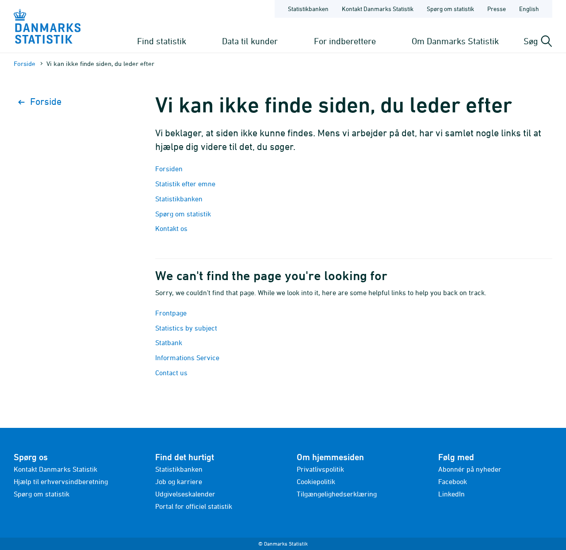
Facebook (452, 481)
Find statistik (161, 41)
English (529, 8)
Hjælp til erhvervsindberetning (61, 481)
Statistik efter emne (185, 184)
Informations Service (187, 358)
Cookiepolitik (316, 481)
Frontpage (171, 313)
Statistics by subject (186, 328)
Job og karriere (178, 481)
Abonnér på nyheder (469, 469)
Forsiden (169, 169)
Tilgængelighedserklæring (337, 494)
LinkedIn (451, 494)
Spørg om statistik (450, 8)
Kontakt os (171, 228)
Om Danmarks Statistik (455, 41)
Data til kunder (250, 41)
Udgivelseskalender (185, 494)
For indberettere (345, 41)
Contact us (171, 373)
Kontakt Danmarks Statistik (377, 8)
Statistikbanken (308, 8)
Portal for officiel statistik (193, 506)
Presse (496, 8)
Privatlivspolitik (320, 469)
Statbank (168, 342)
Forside (24, 63)
